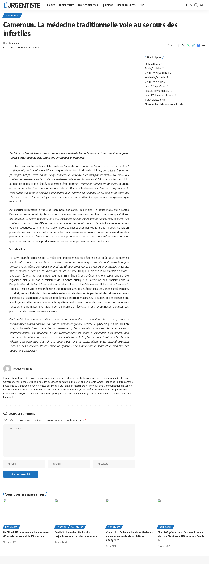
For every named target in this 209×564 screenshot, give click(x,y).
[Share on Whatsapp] (188, 45)
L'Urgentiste (21, 5)
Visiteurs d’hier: (154, 82)
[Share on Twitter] (183, 45)
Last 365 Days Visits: (157, 95)
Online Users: (153, 64)
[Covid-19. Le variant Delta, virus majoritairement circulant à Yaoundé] (79, 513)
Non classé (12, 15)
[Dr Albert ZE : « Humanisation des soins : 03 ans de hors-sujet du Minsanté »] (27, 513)
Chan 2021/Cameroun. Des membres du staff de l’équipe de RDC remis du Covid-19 (181, 536)
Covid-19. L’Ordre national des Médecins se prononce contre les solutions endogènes (129, 536)
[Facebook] (186, 5)
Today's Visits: (153, 68)
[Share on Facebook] (178, 45)
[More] (203, 45)
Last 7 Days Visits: (156, 86)
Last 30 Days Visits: (156, 90)
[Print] (198, 45)
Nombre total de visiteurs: (160, 104)
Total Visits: (152, 99)
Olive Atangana (11, 43)
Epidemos (62, 527)
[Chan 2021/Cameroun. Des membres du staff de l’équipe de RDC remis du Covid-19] (182, 513)
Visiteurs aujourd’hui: (157, 73)
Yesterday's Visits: (155, 77)
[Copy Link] (193, 45)
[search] (196, 5)
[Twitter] (190, 5)
